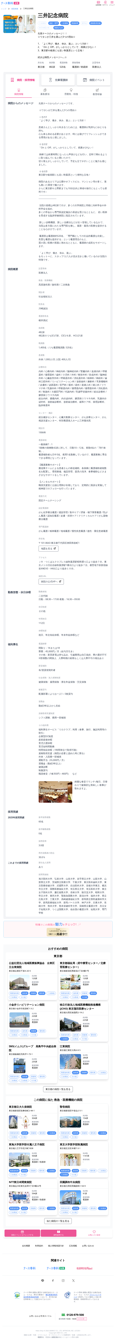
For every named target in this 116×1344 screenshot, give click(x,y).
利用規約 (39, 1245)
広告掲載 (73, 1245)
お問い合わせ (88, 1245)
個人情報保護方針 (56, 1245)
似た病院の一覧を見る (58, 1221)
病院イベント (97, 80)
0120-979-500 (75, 1315)
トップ (3, 9)
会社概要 (26, 1245)
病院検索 (14, 9)
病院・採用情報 (26, 80)
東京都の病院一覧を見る (58, 1089)
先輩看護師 (61, 80)
